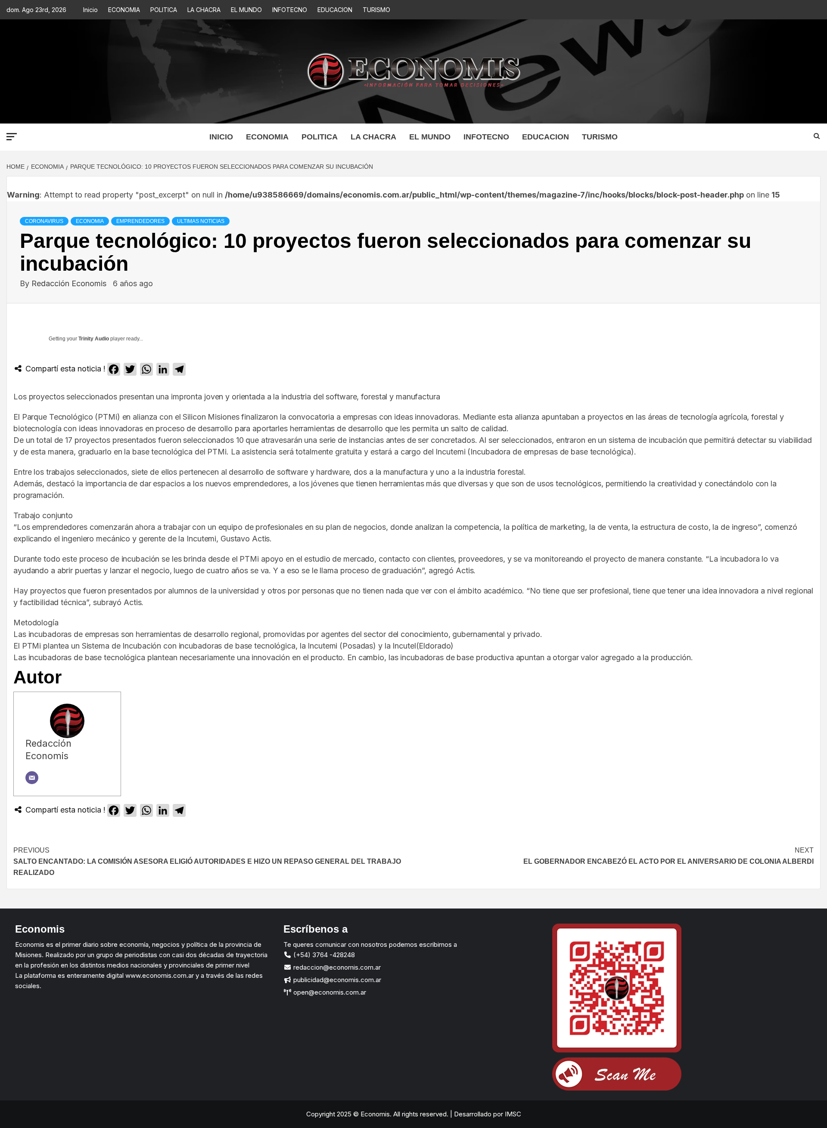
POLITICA (163, 9)
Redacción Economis (70, 283)
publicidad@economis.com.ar (336, 980)
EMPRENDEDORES (140, 221)
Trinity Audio (93, 339)
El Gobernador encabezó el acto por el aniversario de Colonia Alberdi (668, 856)
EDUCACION (334, 9)
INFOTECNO (289, 9)
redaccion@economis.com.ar (336, 967)
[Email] (31, 777)
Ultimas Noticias (200, 221)
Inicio (90, 9)
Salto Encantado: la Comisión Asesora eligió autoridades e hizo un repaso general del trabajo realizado (207, 861)
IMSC (512, 1114)
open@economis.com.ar (329, 992)
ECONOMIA (124, 9)
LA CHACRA (204, 9)
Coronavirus (44, 221)
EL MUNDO (246, 9)
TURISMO (376, 9)
